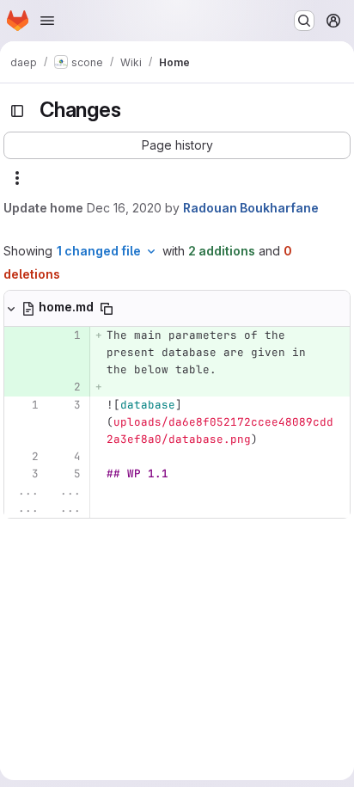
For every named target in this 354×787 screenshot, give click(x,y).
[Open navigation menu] (47, 20)
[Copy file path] (106, 308)
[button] (177, 145)
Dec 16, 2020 (124, 207)
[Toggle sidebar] (17, 111)
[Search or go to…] (304, 20)
